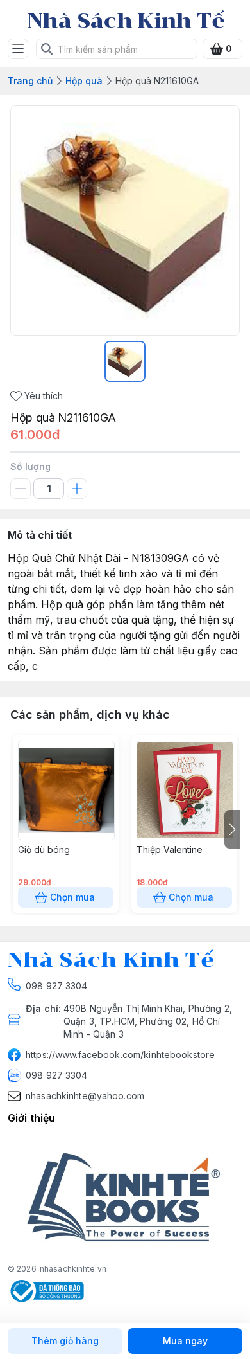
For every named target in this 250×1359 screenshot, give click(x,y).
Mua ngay (185, 1340)
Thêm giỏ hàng (65, 1340)
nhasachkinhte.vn (73, 1269)
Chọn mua (72, 897)
